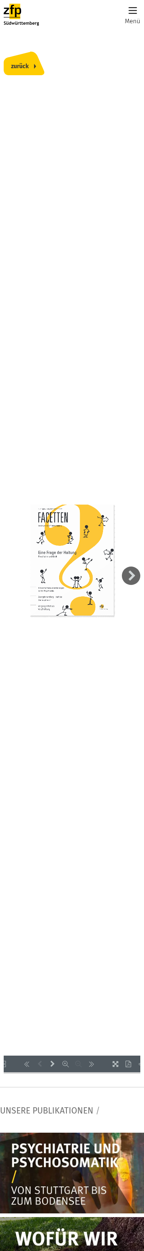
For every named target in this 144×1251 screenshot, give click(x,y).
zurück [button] (20, 66)
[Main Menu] (133, 10)
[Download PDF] (128, 1064)
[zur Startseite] (21, 15)
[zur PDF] (72, 1173)
